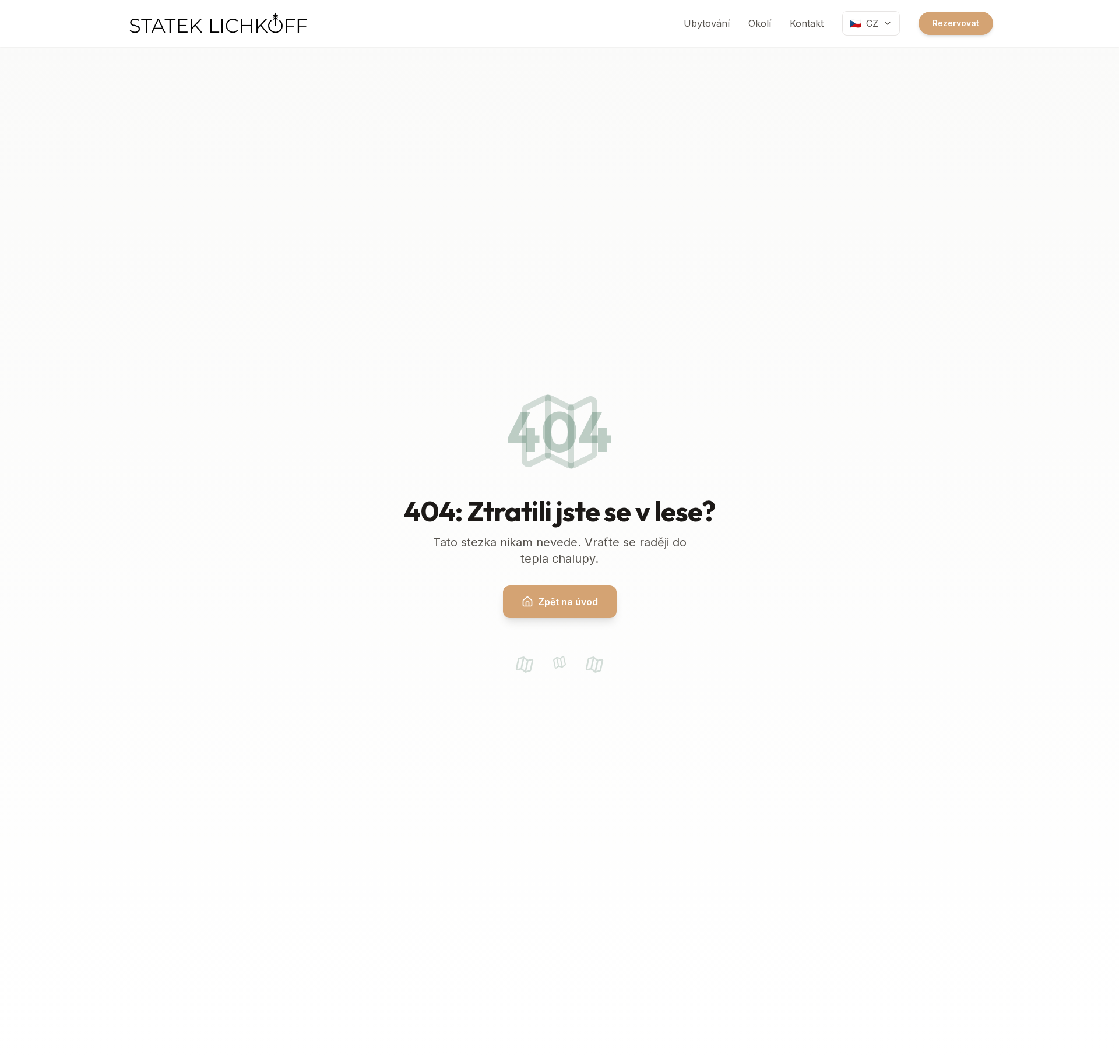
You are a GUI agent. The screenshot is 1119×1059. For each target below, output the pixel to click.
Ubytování (707, 23)
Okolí (759, 23)
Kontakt (807, 23)
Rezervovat (955, 23)
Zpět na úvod (568, 602)
